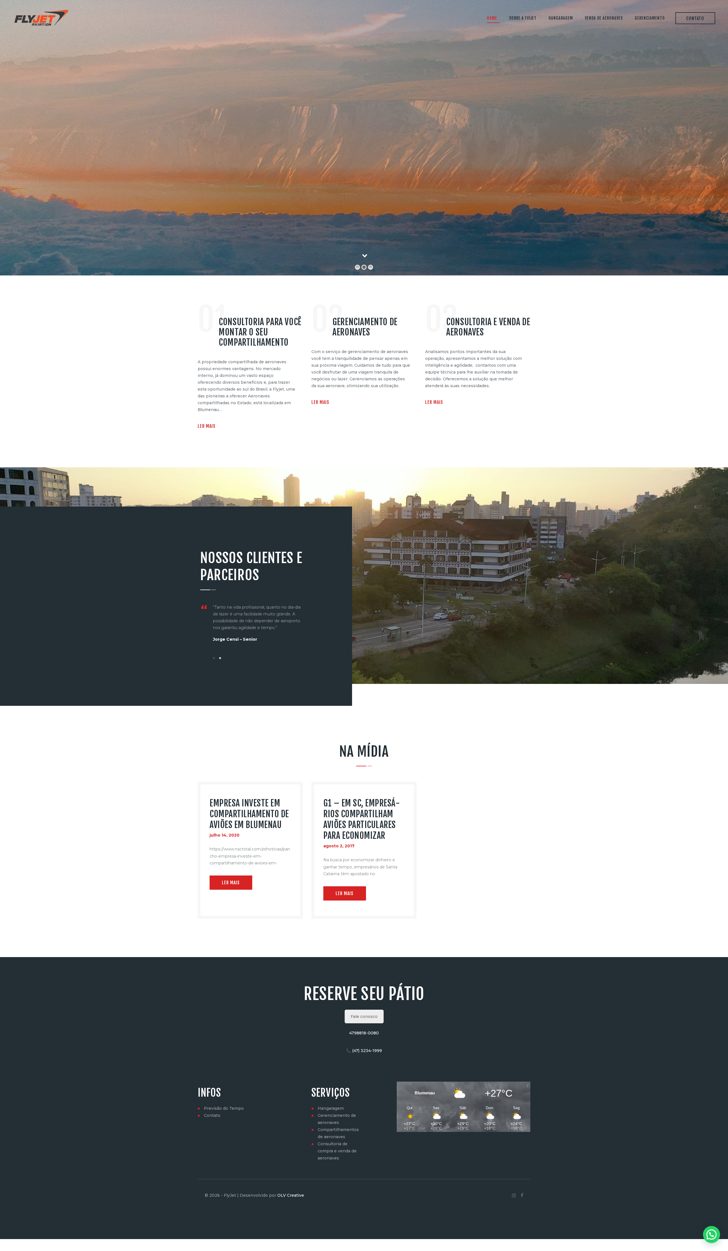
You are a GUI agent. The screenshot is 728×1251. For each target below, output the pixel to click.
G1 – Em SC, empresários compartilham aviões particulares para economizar (361, 819)
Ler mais (207, 426)
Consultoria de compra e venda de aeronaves (337, 1151)
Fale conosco (364, 1016)
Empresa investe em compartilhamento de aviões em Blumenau (249, 814)
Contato (212, 1115)
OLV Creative (290, 1195)
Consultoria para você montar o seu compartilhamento (260, 332)
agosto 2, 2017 (339, 845)
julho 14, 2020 (224, 835)
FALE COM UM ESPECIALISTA (464, 186)
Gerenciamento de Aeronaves (365, 327)
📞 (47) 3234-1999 (364, 1050)
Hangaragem (331, 1108)
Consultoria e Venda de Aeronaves (488, 327)
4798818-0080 (364, 1033)
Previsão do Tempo (224, 1108)
